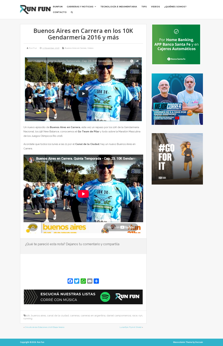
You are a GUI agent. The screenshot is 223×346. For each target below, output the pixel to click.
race (134, 315)
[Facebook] (70, 281)
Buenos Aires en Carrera (75, 48)
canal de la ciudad (58, 315)
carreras (75, 315)
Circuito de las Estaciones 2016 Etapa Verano (44, 327)
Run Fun (33, 48)
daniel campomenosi (119, 315)
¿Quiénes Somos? (175, 6)
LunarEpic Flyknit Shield (130, 327)
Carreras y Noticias (80, 6)
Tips (144, 6)
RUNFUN (58, 6)
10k (28, 315)
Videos (155, 6)
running (28, 318)
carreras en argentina (93, 315)
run (140, 315)
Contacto (60, 12)
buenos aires (38, 315)
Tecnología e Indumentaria (118, 6)
